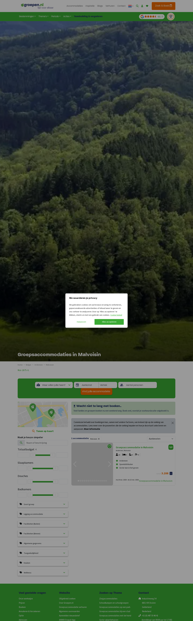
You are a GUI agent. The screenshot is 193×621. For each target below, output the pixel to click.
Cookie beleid (116, 315)
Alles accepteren (109, 321)
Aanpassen (81, 321)
